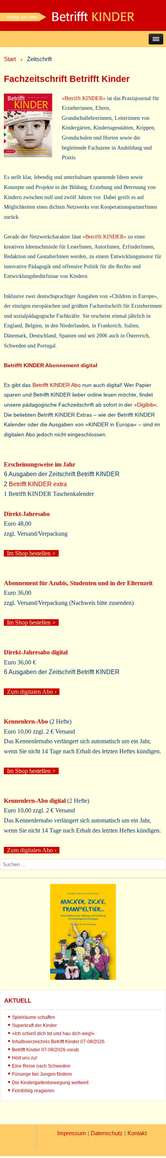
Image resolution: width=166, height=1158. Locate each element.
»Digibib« (144, 405)
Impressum (71, 1133)
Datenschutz (107, 1133)
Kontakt (137, 1133)
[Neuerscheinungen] (83, 978)
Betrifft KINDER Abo (56, 385)
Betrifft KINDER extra (38, 484)
